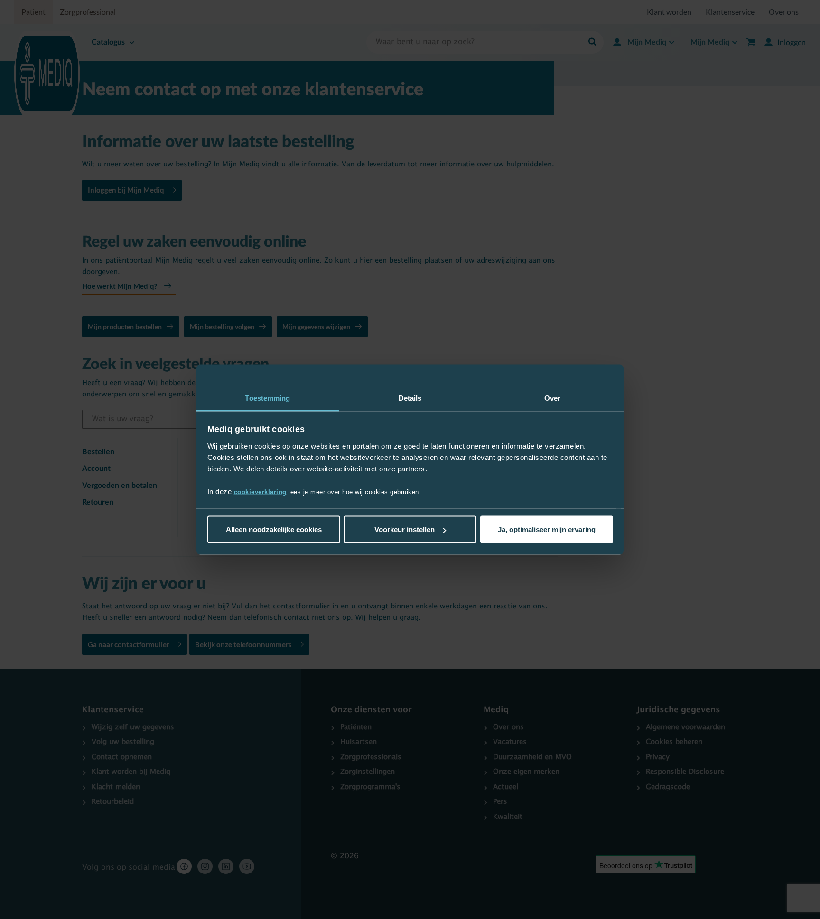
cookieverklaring (260, 491)
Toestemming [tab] (267, 398)
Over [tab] (552, 398)
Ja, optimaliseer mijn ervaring (547, 529)
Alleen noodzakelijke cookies (274, 529)
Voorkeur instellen (404, 529)
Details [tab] (410, 398)
